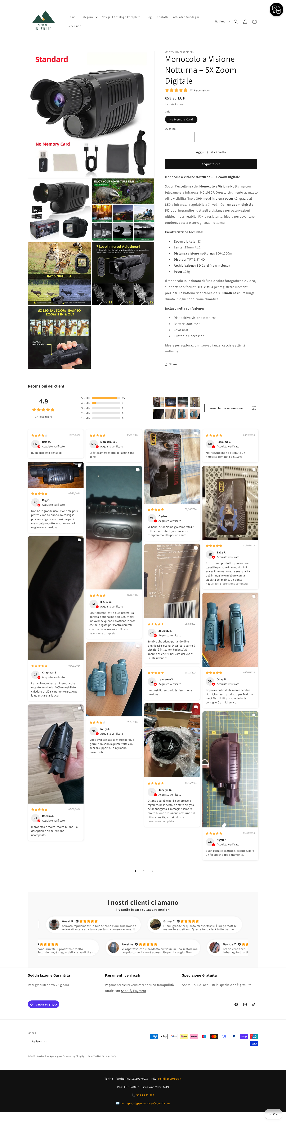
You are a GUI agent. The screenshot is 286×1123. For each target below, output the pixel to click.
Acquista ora (211, 164)
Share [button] (173, 364)
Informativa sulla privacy (102, 1056)
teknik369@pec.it (170, 1078)
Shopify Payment (133, 991)
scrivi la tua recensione (226, 408)
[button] (88, 17)
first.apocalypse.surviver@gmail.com (145, 1103)
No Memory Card (181, 119)
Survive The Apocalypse (49, 1056)
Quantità (170, 129)
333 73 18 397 (145, 1095)
